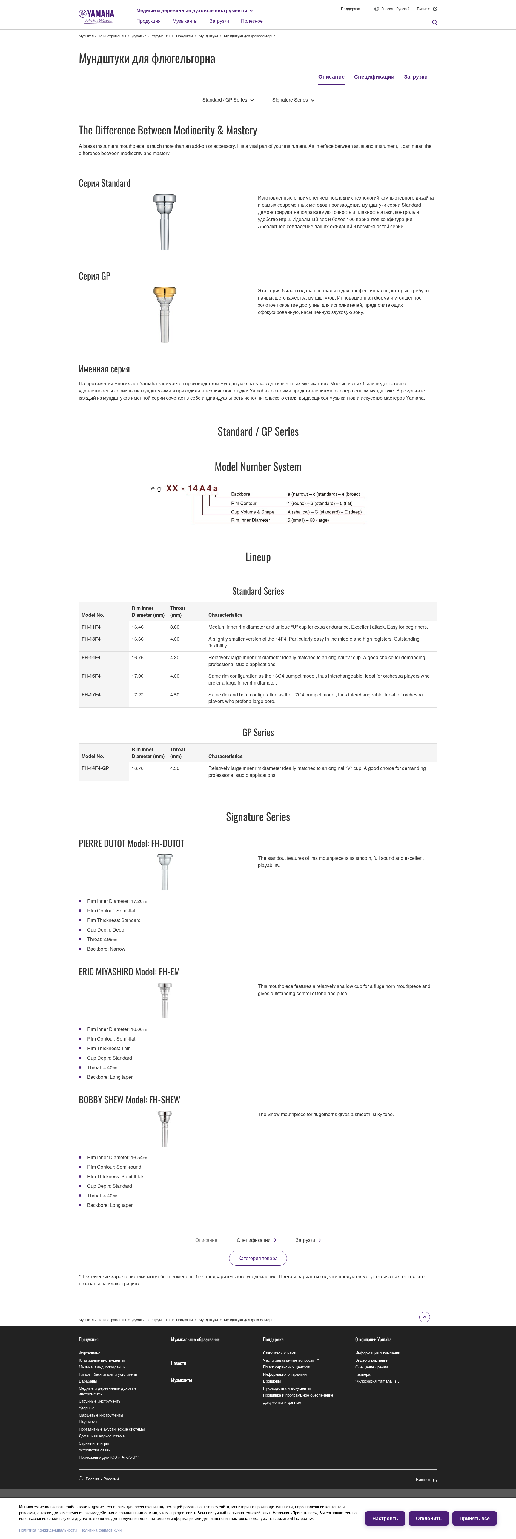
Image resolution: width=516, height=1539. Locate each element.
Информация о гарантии (285, 1374)
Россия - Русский (395, 8)
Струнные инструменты (100, 1401)
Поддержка (350, 8)
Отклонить (429, 1518)
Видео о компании (371, 1360)
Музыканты (185, 20)
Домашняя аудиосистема (102, 1436)
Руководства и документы (287, 1388)
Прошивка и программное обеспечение (298, 1395)
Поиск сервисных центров (286, 1367)
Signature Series (290, 99)
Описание (331, 76)
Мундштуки (208, 35)
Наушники (88, 1422)
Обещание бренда (371, 1367)
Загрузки (219, 20)
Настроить (385, 1518)
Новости (178, 1363)
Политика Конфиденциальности (48, 1530)
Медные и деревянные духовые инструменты (191, 10)
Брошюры (272, 1381)
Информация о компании (377, 1353)
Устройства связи (94, 1450)
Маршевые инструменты (101, 1415)
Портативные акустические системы (112, 1429)
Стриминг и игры (94, 1443)
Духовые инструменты (151, 35)
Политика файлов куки (101, 1530)
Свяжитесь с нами (279, 1353)
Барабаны (88, 1381)
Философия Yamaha (373, 1381)
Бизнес (423, 8)
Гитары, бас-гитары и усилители (108, 1374)
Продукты (184, 35)
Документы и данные (282, 1402)
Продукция (148, 20)
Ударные (86, 1408)
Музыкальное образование (195, 1339)
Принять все (475, 1518)
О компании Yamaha (373, 1339)
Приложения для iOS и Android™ (109, 1457)
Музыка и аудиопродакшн (102, 1367)
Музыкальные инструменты (102, 35)
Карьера (362, 1374)
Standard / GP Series (224, 99)
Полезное (252, 20)
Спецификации (374, 76)
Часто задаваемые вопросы (288, 1360)
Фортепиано (89, 1353)
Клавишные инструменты (102, 1360)
